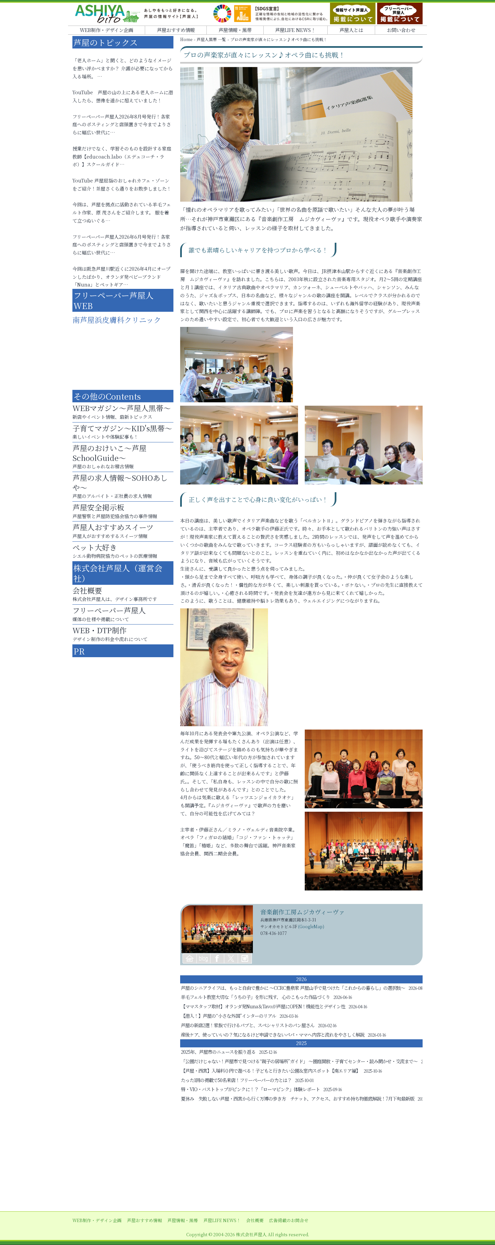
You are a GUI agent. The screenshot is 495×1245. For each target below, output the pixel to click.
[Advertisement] (247, 1157)
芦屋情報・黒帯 (235, 29)
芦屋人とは (351, 29)
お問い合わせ (401, 29)
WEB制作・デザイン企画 (106, 29)
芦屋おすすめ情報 (176, 29)
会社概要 (255, 1220)
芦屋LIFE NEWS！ (295, 29)
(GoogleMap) (311, 926)
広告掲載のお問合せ (288, 1220)
